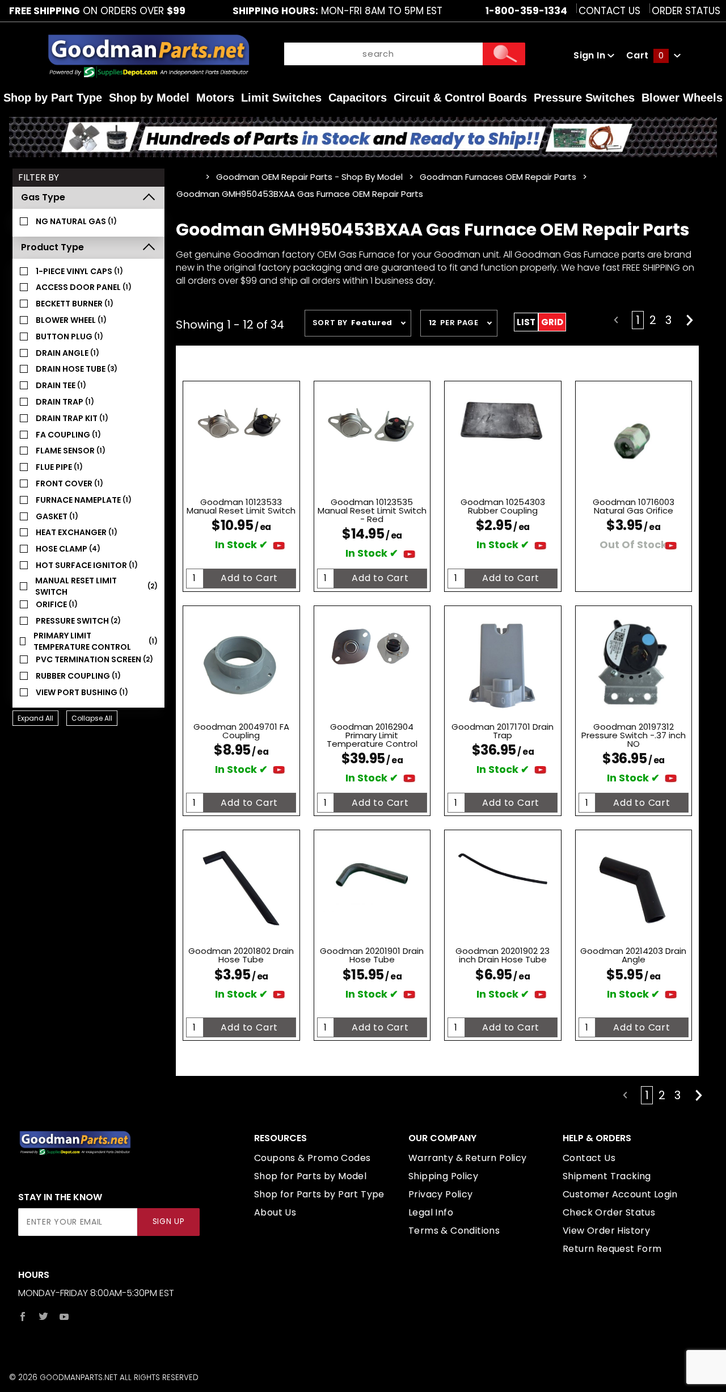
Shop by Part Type (52, 97)
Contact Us (609, 11)
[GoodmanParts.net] (148, 55)
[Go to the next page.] (690, 320)
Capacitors (357, 97)
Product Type (52, 247)
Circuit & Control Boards (460, 97)
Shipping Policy (443, 1176)
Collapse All (91, 718)
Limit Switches (281, 97)
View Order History (606, 1230)
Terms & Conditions (454, 1230)
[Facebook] (22, 1316)
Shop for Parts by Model (310, 1176)
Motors (215, 97)
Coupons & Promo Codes (312, 1157)
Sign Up (169, 1221)
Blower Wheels (682, 97)
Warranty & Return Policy (467, 1157)
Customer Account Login (620, 1194)
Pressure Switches (584, 97)
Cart (645, 55)
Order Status (686, 11)
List (526, 322)
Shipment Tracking (607, 1176)
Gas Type (43, 197)
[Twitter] (43, 1316)
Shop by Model (149, 97)
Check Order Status (609, 1212)
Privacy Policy (440, 1194)
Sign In (590, 55)
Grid (552, 322)
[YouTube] (64, 1316)
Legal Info (430, 1212)
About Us (275, 1212)
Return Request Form (612, 1248)
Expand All (35, 718)
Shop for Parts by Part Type (319, 1194)
